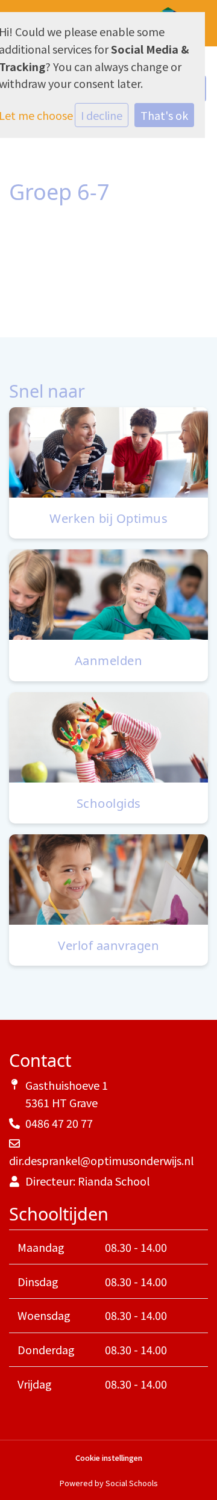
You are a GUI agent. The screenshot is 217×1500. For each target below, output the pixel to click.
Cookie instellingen (108, 1458)
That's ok (164, 115)
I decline (101, 115)
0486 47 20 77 (59, 1123)
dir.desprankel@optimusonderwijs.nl (101, 1160)
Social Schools (131, 1483)
